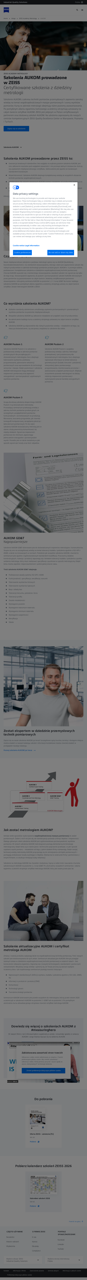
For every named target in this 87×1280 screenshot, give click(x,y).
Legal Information (32, 245)
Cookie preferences (22, 252)
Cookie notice (19, 245)
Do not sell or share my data (61, 252)
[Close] (74, 185)
